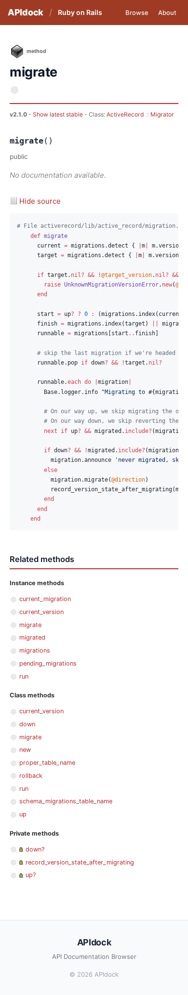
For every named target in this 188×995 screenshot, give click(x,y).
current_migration (45, 598)
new (25, 749)
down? (35, 849)
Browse (136, 12)
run (23, 676)
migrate (30, 624)
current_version (41, 611)
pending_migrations (48, 663)
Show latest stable (58, 114)
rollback (30, 775)
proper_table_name (47, 762)
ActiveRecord (125, 114)
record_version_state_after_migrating (80, 862)
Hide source (40, 201)
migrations (34, 650)
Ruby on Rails (80, 12)
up (23, 814)
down (27, 724)
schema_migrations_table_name (65, 801)
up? (31, 874)
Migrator (162, 114)
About (167, 12)
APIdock (25, 12)
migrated (32, 637)
